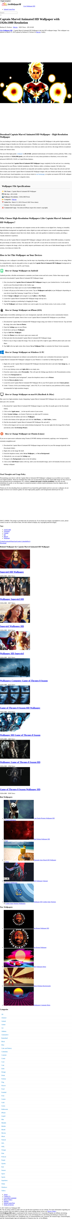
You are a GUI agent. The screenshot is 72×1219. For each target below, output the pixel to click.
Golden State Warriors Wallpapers (15, 903)
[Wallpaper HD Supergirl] (15, 649)
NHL (3, 1146)
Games (3, 1099)
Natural (3, 1140)
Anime (3, 1024)
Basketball (4, 1038)
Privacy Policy (8, 1199)
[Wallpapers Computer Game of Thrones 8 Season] (15, 676)
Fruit (2, 1096)
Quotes (3, 1163)
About (6, 1194)
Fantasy (3, 1079)
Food (2, 1089)
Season (3, 1170)
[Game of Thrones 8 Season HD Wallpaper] (15, 704)
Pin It (28, 541)
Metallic (3, 1123)
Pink (2, 1153)
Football (3, 1092)
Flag (2, 1082)
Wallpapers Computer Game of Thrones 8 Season (24, 680)
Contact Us (7, 1196)
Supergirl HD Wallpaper (12, 572)
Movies (15, 27)
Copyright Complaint (10, 1198)
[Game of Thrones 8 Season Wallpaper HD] (15, 785)
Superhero (4, 1180)
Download (3, 543)
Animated (7, 531)
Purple (3, 1160)
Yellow (3, 1190)
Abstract (3, 1018)
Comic (3, 1058)
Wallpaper (7, 538)
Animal (3, 1021)
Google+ (19, 541)
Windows (4, 1187)
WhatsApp (13, 541)
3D (2, 1014)
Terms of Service (9, 1205)
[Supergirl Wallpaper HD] (15, 622)
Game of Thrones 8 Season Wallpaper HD (20, 789)
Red (6, 841)
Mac (2, 1119)
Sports (3, 1177)
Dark (2, 1068)
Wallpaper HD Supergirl (12, 653)
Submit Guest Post (9, 9)
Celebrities (4, 1051)
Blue (2, 1045)
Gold (2, 1102)
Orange (3, 1150)
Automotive (4, 1035)
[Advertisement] (36, 48)
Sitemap (6, 1201)
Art (2, 1028)
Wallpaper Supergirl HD (12, 599)
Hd (5, 535)
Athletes (3, 1031)
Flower (3, 1085)
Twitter (2, 541)
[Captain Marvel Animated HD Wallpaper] (36, 82)
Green (3, 1106)
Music (3, 1136)
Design (3, 1072)
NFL (2, 1143)
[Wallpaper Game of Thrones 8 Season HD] (15, 758)
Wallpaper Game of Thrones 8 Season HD (20, 762)
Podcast (3, 1157)
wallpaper (20, 154)
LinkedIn (24, 541)
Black (3, 1041)
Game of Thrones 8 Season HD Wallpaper (20, 708)
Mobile (3, 1126)
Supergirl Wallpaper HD (12, 626)
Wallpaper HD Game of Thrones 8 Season (20, 735)
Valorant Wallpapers (11, 882)
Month (3, 1129)
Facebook (7, 541)
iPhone (3, 1112)
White (3, 1184)
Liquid (3, 1116)
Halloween (4, 1109)
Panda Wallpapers (10, 820)
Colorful (3, 1055)
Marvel (6, 536)
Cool (2, 1062)
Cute (2, 1065)
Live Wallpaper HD (29, 6)
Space (3, 1173)
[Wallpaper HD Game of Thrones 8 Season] (15, 731)
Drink (7, 862)
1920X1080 (7, 530)
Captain (6, 533)
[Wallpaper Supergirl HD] (15, 595)
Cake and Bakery (6, 1048)
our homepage (40, 174)
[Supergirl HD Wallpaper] (15, 568)
